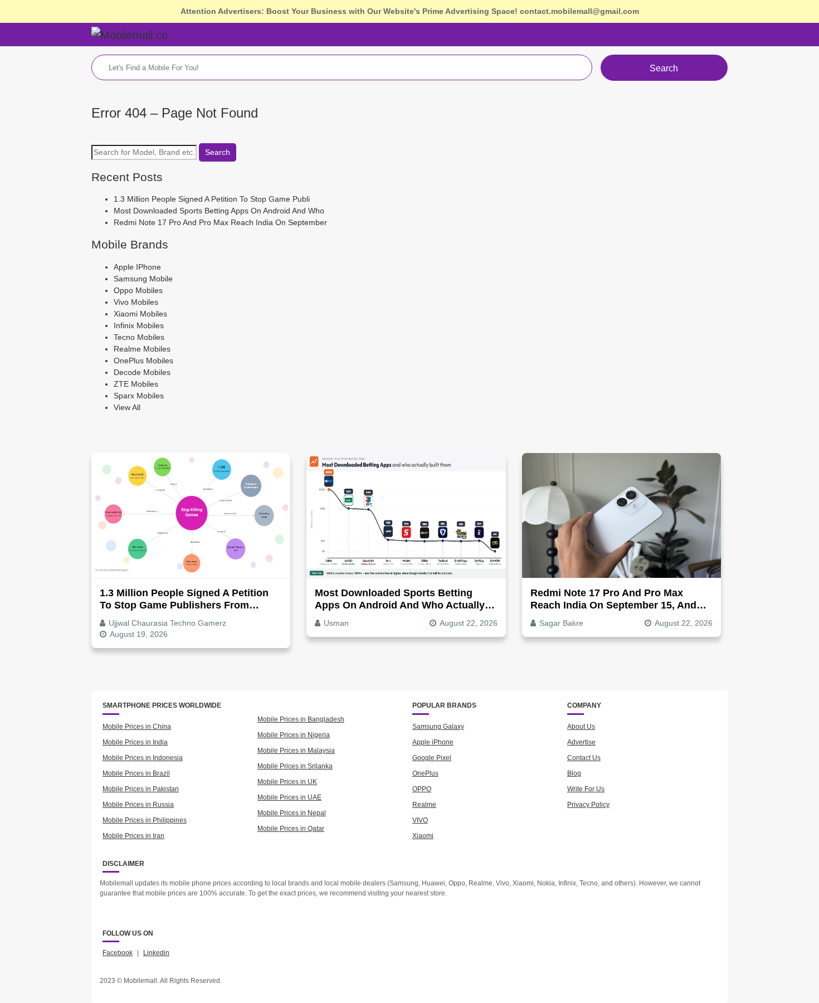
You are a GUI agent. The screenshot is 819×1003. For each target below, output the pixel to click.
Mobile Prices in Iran (133, 836)
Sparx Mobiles (139, 395)
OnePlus (425, 773)
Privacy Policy (588, 805)
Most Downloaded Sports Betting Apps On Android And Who (219, 210)
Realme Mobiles (142, 348)
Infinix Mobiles (139, 325)
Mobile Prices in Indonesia (143, 758)
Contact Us (584, 758)
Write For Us (585, 789)
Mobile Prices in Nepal (291, 813)
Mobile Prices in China (137, 727)
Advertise (581, 742)
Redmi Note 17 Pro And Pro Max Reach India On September (220, 222)
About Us (581, 727)
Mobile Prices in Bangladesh (300, 719)
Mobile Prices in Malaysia (296, 750)
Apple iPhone (433, 742)
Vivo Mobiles (136, 302)
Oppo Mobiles (138, 290)
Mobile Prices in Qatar (290, 828)
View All (127, 407)
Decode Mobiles (142, 372)
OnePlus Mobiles (143, 360)
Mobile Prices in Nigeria (293, 735)
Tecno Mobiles (139, 337)
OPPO (421, 789)
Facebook (118, 953)
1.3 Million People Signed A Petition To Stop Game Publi (212, 198)
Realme (424, 805)
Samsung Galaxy (438, 727)
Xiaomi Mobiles (140, 313)
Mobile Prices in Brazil (136, 773)
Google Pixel (431, 758)
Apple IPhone (137, 266)
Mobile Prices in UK (287, 782)
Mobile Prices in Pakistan (141, 789)
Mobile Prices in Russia (138, 805)
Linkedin (156, 953)
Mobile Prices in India (135, 742)
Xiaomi (422, 836)
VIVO (420, 820)
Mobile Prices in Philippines (145, 820)
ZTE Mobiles (136, 383)
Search (664, 68)
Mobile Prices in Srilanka (295, 766)
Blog (574, 773)
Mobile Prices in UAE (289, 797)
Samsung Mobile (143, 278)
